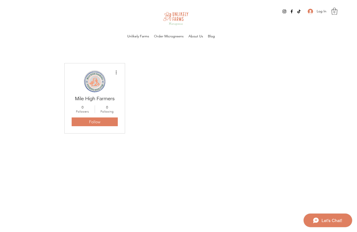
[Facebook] (291, 11)
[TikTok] (299, 11)
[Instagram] (284, 11)
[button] (334, 11)
